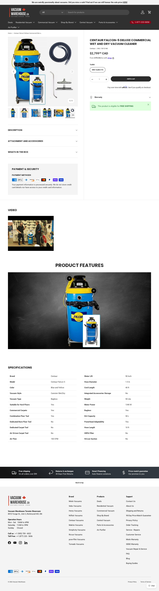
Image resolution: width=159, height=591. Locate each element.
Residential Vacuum (24, 22)
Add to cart (131, 79)
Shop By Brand (67, 22)
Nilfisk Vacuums (75, 515)
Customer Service (133, 535)
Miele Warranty (132, 539)
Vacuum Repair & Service (136, 549)
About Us (130, 506)
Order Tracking (132, 525)
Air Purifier (12, 27)
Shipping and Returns (134, 511)
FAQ (127, 554)
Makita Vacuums (76, 525)
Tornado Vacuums (76, 544)
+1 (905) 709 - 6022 (23, 533)
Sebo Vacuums (75, 506)
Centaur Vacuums (76, 520)
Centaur (92, 49)
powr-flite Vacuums (77, 539)
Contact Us (130, 501)
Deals (10, 22)
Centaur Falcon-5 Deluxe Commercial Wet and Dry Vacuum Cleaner (28, 33)
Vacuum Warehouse (19, 582)
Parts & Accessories (107, 22)
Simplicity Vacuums (77, 530)
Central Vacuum (86, 22)
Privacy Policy (132, 520)
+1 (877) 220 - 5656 (24, 536)
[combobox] (84, 12)
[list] (43, 71)
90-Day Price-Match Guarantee (138, 515)
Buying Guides (132, 563)
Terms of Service (145, 582)
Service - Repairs (133, 530)
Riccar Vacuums (75, 535)
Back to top (79, 483)
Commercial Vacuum (46, 22)
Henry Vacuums (75, 511)
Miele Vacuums (75, 501)
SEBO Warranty (132, 544)
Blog (128, 558)
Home (10, 33)
